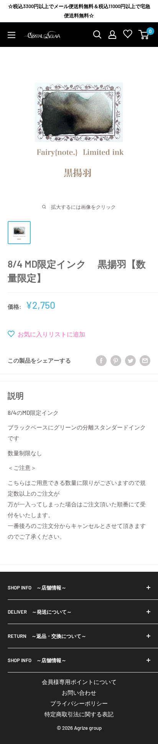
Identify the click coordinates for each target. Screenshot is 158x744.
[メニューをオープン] (11, 35)
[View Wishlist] (127, 36)
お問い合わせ (79, 692)
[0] (144, 34)
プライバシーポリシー (79, 703)
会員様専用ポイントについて (79, 681)
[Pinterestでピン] (115, 360)
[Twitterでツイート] (130, 360)
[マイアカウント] (112, 34)
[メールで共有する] (145, 360)
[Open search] (97, 34)
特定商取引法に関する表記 (79, 714)
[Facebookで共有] (101, 360)
